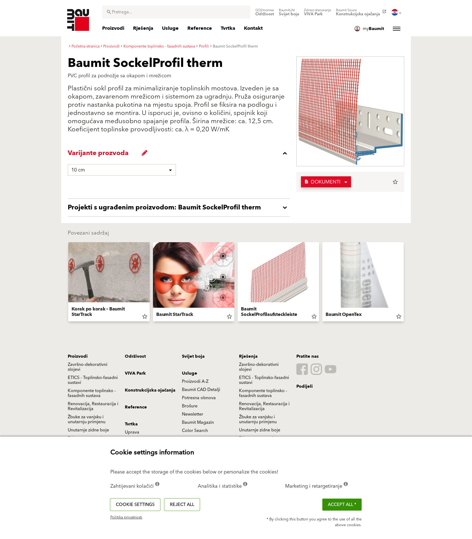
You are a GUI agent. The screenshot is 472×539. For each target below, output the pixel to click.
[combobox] (176, 12)
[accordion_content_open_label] (180, 207)
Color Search (195, 430)
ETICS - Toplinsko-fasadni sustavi (93, 380)
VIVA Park (135, 373)
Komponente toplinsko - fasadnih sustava (92, 393)
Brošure (189, 406)
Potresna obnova (199, 398)
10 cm (78, 170)
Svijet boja (193, 356)
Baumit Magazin (198, 422)
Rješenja (248, 356)
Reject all (182, 504)
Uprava (132, 432)
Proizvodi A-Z (195, 381)
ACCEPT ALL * (342, 504)
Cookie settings (135, 504)
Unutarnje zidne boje (88, 430)
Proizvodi (78, 356)
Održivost (135, 356)
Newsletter (192, 414)
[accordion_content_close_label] (180, 153)
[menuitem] (264, 12)
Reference (136, 407)
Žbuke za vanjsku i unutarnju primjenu (86, 419)
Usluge (189, 373)
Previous (66, 283)
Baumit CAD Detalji (201, 389)
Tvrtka (131, 424)
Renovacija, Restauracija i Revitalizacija (93, 406)
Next (406, 283)
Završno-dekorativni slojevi (87, 367)
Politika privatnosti (126, 517)
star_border (395, 182)
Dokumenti (322, 182)
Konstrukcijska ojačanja (150, 390)
